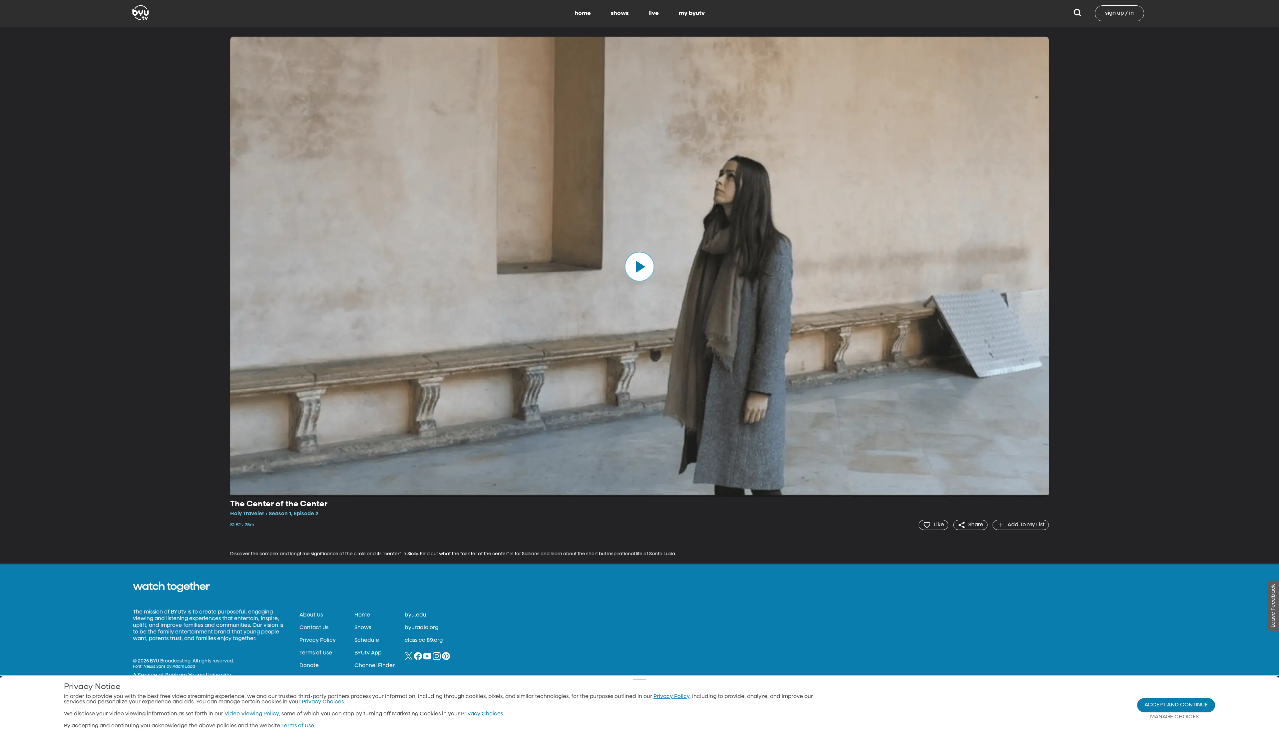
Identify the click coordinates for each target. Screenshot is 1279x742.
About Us (311, 615)
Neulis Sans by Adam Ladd (169, 667)
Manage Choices (1174, 717)
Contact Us (313, 627)
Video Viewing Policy (251, 714)
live (653, 13)
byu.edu (415, 615)
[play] (639, 267)
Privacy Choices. (323, 702)
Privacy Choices (482, 714)
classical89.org (424, 640)
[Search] (1077, 13)
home (583, 13)
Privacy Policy (317, 640)
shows (620, 13)
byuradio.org (421, 627)
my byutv (692, 13)
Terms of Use (315, 653)
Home (362, 615)
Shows (362, 627)
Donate (309, 665)
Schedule (366, 640)
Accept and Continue (1176, 705)
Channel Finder (374, 665)
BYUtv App (367, 653)
